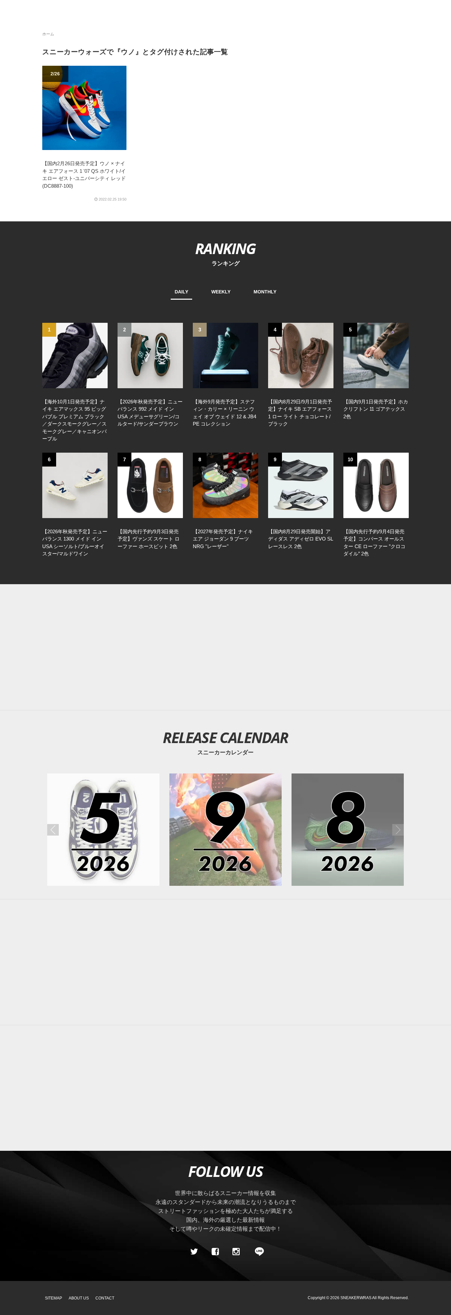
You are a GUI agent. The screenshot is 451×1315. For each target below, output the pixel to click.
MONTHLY (265, 291)
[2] (150, 354)
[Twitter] (194, 1251)
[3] (225, 354)
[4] (300, 354)
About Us (79, 1298)
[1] (75, 354)
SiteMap (53, 1298)
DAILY (181, 291)
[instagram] (236, 1251)
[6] (75, 484)
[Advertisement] (225, 647)
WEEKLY (220, 291)
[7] (150, 484)
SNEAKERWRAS (355, 1298)
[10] (376, 484)
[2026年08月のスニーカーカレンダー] (348, 829)
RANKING (225, 248)
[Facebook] (215, 1251)
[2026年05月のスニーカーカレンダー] (103, 829)
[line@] (257, 1251)
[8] (225, 484)
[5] (376, 354)
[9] (300, 484)
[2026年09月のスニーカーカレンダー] (225, 829)
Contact (104, 1298)
